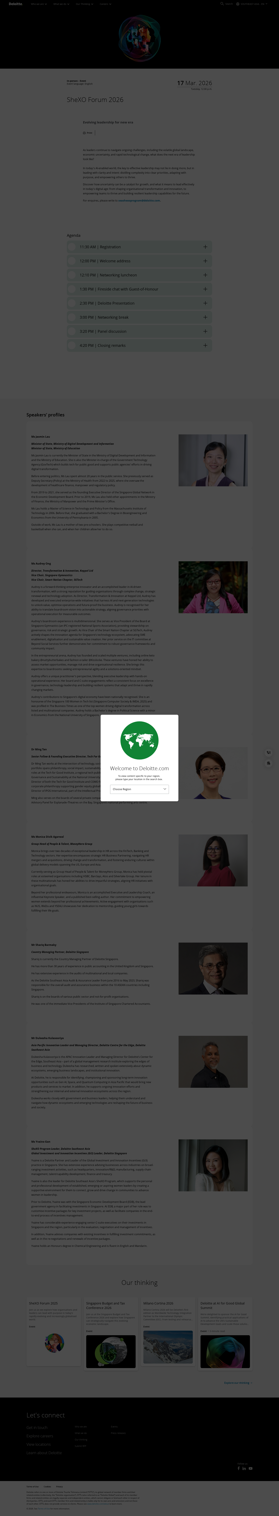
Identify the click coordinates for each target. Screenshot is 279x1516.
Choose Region (122, 789)
